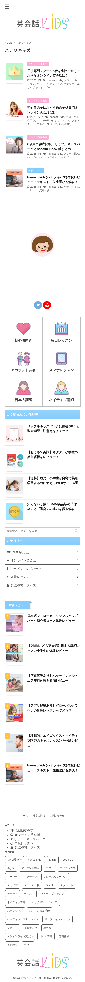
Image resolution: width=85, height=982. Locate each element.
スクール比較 (71, 153)
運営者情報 (39, 815)
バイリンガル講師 (39, 910)
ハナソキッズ (71, 83)
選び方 (28, 944)
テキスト (29, 893)
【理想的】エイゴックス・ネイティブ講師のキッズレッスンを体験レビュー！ (52, 740)
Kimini (52, 859)
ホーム (24, 815)
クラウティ (13, 876)
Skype (11, 868)
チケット (12, 893)
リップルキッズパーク (40, 87)
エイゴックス (68, 868)
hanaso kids (55, 80)
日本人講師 (46, 936)
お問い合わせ (57, 815)
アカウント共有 (30, 868)
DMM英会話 (14, 859)
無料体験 (44, 190)
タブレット (66, 885)
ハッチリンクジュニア (49, 83)
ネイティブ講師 (16, 902)
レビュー (32, 190)
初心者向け (65, 124)
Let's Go (68, 859)
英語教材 (12, 944)
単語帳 (47, 927)
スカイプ (12, 885)
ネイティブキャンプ (52, 893)
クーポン (32, 876)
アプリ (50, 868)
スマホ (50, 885)
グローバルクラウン (55, 876)
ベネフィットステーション (22, 919)
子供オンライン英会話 (20, 936)
